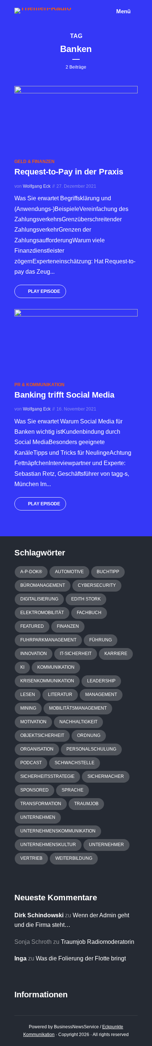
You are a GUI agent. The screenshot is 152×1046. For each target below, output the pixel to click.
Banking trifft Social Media (64, 394)
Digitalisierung (39, 599)
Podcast (31, 762)
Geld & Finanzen (34, 161)
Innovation (33, 653)
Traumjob (86, 803)
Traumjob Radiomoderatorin (97, 942)
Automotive (69, 571)
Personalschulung (91, 749)
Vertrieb (31, 858)
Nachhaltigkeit (78, 721)
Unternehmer (106, 844)
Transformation (40, 803)
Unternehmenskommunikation (58, 831)
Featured (32, 626)
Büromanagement (42, 585)
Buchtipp (108, 571)
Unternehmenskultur (48, 844)
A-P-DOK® (31, 571)
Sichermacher (105, 776)
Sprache (72, 790)
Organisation (36, 749)
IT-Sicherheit (75, 653)
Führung (100, 640)
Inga (20, 958)
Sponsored (34, 790)
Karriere (115, 653)
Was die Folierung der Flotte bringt (81, 958)
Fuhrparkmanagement (48, 640)
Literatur (60, 694)
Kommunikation (56, 667)
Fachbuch (89, 612)
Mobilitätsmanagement (78, 708)
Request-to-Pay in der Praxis (68, 171)
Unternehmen (37, 817)
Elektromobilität (42, 612)
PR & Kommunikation (39, 384)
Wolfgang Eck (37, 186)
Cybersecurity (97, 585)
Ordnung (88, 735)
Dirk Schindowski (38, 915)
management (101, 694)
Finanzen (68, 626)
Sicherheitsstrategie (47, 776)
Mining (28, 708)
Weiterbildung (73, 858)
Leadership (101, 680)
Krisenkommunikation (47, 680)
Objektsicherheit (42, 735)
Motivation (33, 721)
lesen (27, 694)
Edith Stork (86, 599)
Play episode (44, 291)
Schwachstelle (74, 762)
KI (22, 667)
